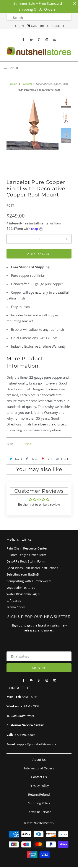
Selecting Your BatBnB (22, 574)
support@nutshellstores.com (37, 744)
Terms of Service (39, 812)
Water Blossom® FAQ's (23, 594)
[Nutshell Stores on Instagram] (47, 39)
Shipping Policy (39, 803)
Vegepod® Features (20, 588)
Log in (18, 26)
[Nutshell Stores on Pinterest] (39, 39)
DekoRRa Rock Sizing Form (25, 561)
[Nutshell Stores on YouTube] (31, 39)
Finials (27, 444)
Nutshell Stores (44, 823)
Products (27, 84)
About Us (39, 759)
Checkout (56, 26)
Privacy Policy (39, 786)
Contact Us (39, 777)
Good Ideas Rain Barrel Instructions (32, 568)
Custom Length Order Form (26, 555)
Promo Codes (16, 607)
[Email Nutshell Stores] (54, 39)
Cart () (37, 26)
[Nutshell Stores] (39, 52)
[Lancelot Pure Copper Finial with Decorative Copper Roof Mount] (32, 124)
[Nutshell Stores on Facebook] (23, 39)
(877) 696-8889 (24, 735)
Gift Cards (13, 601)
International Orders (39, 768)
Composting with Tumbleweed (28, 581)
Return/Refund (39, 794)
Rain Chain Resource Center (26, 548)
